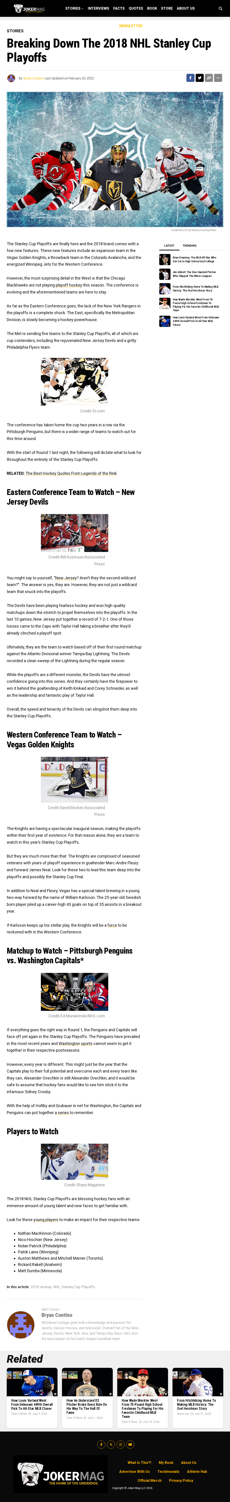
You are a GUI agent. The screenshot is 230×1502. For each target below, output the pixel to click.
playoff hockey (69, 285)
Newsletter (130, 26)
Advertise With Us (134, 1471)
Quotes (136, 8)
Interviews (98, 8)
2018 (35, 1287)
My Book (166, 1462)
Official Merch (149, 1480)
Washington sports (76, 1043)
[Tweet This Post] (200, 78)
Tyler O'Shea (19, 1413)
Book (152, 8)
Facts (119, 8)
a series (62, 1112)
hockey (46, 1287)
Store (167, 8)
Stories (72, 8)
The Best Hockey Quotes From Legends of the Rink (71, 473)
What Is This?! (139, 1462)
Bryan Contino (34, 78)
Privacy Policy (181, 1480)
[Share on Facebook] (190, 78)
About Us (186, 8)
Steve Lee (183, 1413)
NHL (56, 1287)
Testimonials (168, 1471)
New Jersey (66, 578)
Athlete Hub (197, 1471)
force (112, 925)
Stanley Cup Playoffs (78, 1287)
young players (45, 1219)
